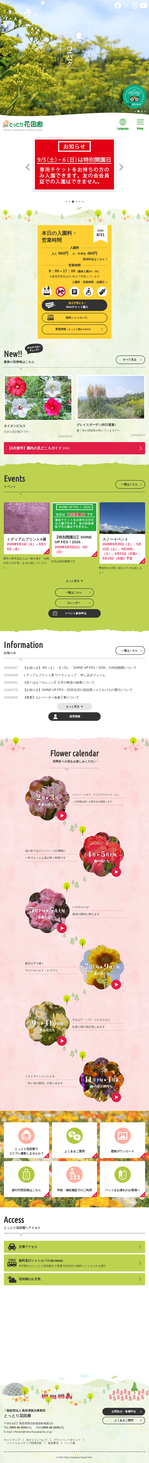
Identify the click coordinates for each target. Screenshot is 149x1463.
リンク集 (69, 1443)
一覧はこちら (129, 484)
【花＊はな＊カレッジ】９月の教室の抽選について (58, 682)
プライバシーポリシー (67, 1439)
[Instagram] (135, 4)
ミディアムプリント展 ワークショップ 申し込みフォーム (64, 675)
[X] (126, 4)
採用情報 (74, 716)
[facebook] (117, 4)
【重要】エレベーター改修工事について (51, 697)
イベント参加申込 (76, 613)
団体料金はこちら (94, 259)
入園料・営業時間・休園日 (88, 282)
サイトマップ (12, 1439)
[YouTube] (143, 4)
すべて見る (130, 359)
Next (121, 167)
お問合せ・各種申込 (124, 1411)
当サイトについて (37, 1439)
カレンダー (74, 602)
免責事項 (53, 1443)
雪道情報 (73, 329)
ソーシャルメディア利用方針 (24, 1443)
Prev (28, 167)
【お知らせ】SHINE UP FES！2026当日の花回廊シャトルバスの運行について (78, 689)
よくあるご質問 (123, 1420)
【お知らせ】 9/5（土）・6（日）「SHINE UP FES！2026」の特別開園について (79, 667)
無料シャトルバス (76, 317)
